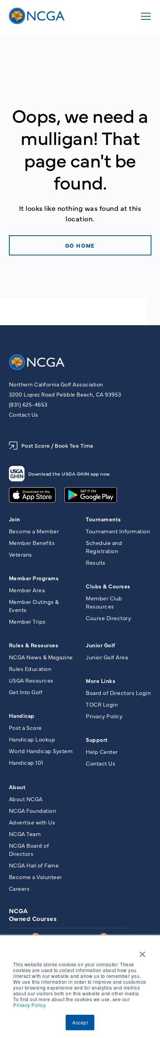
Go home (80, 245)
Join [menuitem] (14, 519)
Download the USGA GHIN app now (69, 474)
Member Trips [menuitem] (27, 621)
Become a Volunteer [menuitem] (35, 877)
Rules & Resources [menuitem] (34, 645)
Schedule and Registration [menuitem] (104, 547)
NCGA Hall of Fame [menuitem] (34, 865)
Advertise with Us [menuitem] (32, 822)
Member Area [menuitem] (27, 590)
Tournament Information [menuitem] (118, 531)
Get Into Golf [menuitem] (26, 692)
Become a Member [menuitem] (34, 531)
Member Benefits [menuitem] (32, 543)
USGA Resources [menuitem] (31, 680)
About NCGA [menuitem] (26, 799)
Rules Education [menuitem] (30, 668)
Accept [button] (80, 1022)
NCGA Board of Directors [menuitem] (29, 849)
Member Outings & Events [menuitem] (34, 606)
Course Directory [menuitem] (108, 618)
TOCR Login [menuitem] (102, 704)
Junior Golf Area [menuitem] (107, 657)
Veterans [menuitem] (20, 554)
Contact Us (23, 414)
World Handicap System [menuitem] (41, 751)
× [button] (142, 951)
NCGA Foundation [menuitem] (32, 810)
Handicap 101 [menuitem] (26, 762)
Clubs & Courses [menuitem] (108, 586)
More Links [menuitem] (100, 681)
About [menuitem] (17, 787)
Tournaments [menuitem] (103, 519)
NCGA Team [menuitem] (25, 834)
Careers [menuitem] (19, 888)
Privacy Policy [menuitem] (104, 716)
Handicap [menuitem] (22, 715)
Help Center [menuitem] (102, 751)
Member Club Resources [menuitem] (104, 602)
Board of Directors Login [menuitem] (118, 693)
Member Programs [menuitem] (34, 578)
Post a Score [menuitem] (25, 727)
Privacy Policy (29, 1005)
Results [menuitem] (96, 562)
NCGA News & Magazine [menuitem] (41, 657)
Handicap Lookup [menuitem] (32, 739)
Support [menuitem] (97, 739)
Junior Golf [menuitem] (100, 645)
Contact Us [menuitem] (100, 763)
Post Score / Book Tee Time (57, 445)
